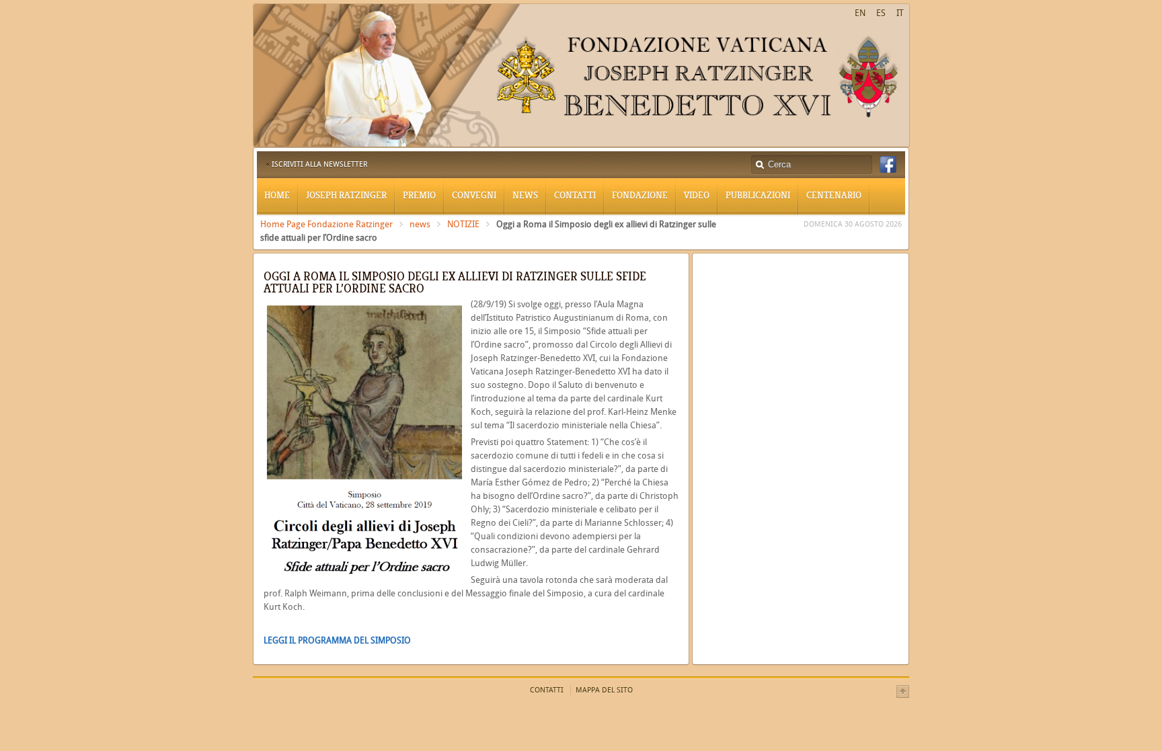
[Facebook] (887, 164)
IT (900, 13)
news (420, 224)
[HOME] (581, 144)
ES (881, 13)
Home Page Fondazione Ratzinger (326, 224)
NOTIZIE (463, 224)
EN (860, 13)
